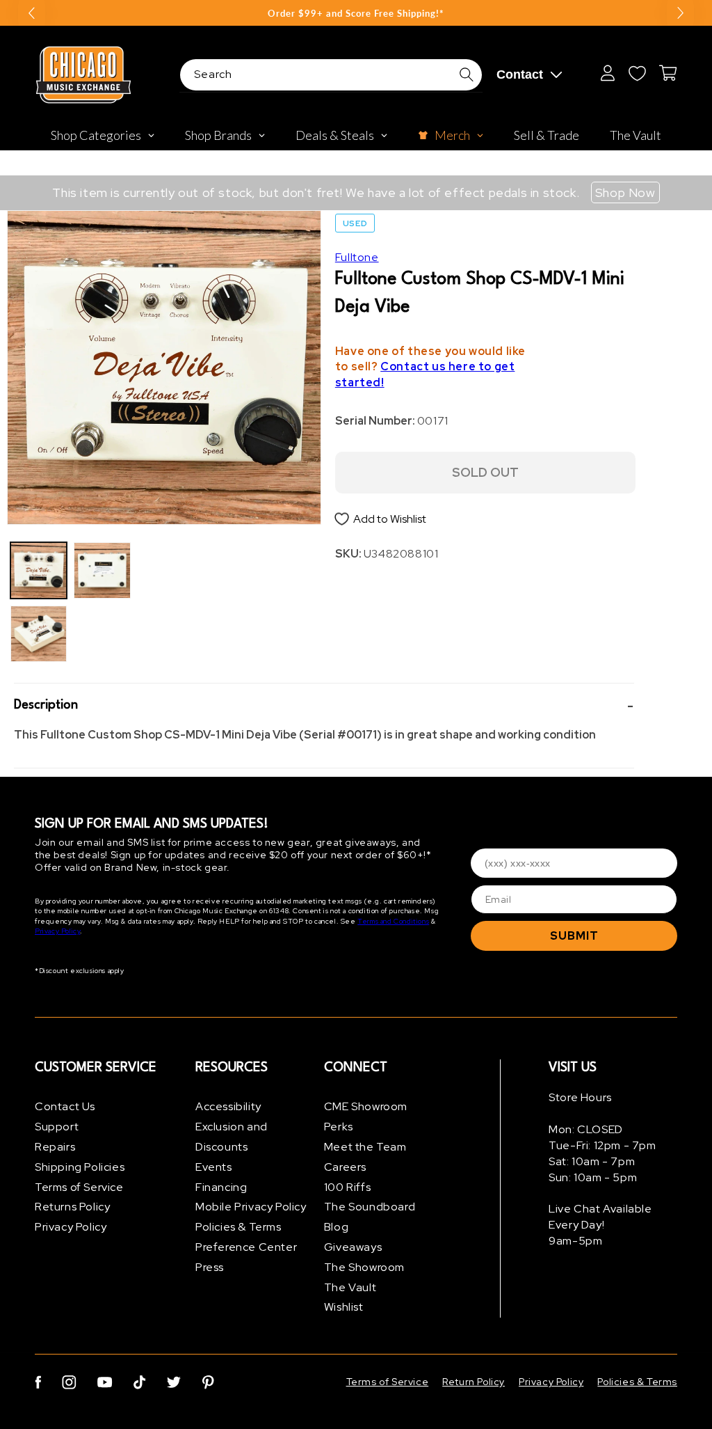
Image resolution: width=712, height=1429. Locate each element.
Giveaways (353, 1247)
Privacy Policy (57, 930)
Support (57, 1126)
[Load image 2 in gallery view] (38, 634)
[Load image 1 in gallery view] (38, 570)
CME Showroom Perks (365, 1116)
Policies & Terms (238, 1226)
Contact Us (65, 1106)
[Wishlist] (637, 73)
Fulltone (357, 257)
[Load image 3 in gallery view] (102, 570)
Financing (221, 1187)
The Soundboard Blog (369, 1216)
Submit (574, 936)
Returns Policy (72, 1206)
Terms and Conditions (393, 921)
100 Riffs (347, 1187)
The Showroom (364, 1267)
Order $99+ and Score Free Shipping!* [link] (356, 13)
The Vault (350, 1287)
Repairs (55, 1146)
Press (209, 1267)
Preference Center (246, 1247)
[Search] (466, 74)
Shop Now (625, 192)
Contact (519, 74)
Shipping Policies (79, 1167)
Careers (345, 1167)
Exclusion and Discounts (231, 1136)
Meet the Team (365, 1146)
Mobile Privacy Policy (251, 1206)
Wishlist (344, 1307)
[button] (324, 705)
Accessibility (228, 1106)
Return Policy (473, 1381)
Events (213, 1167)
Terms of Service (79, 1187)
